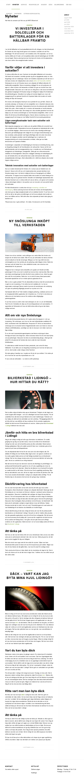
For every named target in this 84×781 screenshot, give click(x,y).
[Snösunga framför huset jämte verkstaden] (29, 243)
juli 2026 (66, 20)
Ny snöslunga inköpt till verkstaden (29, 223)
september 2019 (69, 33)
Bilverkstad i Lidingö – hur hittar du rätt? (29, 380)
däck (16, 622)
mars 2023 (67, 29)
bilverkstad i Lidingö (13, 524)
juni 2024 (67, 24)
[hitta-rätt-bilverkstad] (29, 400)
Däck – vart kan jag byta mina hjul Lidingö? (29, 575)
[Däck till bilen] (29, 598)
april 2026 (67, 22)
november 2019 (68, 31)
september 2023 (69, 26)
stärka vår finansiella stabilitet (42, 81)
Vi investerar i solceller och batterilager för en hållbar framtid (29, 34)
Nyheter (29, 25)
